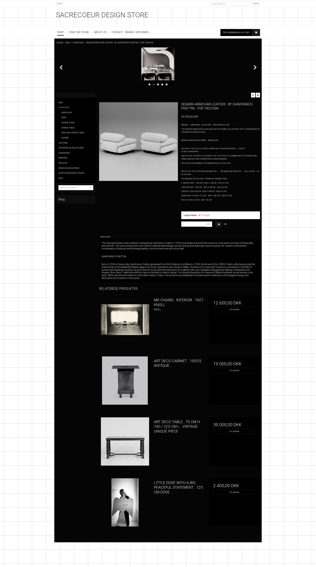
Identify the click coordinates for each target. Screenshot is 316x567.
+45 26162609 (178, 551)
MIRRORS (62, 158)
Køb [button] (225, 224)
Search (256, 3)
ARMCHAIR (66, 112)
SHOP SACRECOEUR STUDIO (71, 173)
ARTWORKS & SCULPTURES (71, 148)
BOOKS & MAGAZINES (68, 168)
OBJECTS (62, 163)
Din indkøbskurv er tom (236, 32)
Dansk (59, 3)
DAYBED (65, 138)
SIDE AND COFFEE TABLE (72, 133)
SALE (60, 178)
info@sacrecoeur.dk (235, 551)
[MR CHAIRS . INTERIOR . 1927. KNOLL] (125, 321)
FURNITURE (63, 107)
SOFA (63, 117)
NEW (60, 102)
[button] (253, 95)
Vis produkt (234, 309)
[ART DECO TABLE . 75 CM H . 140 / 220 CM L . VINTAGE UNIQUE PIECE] (125, 443)
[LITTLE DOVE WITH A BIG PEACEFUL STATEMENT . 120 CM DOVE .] (125, 504)
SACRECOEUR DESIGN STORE (102, 15)
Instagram (159, 555)
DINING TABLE (68, 128)
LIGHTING (62, 143)
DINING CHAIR (68, 123)
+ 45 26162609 (206, 551)
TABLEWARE (64, 153)
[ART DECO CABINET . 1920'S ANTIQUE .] (125, 382)
